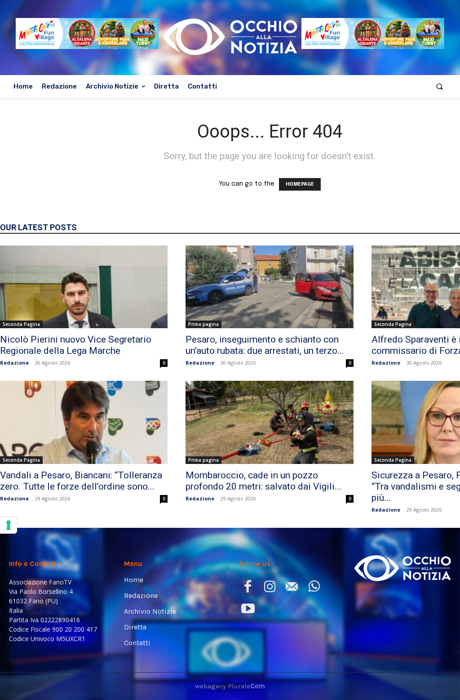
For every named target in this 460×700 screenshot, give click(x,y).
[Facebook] (248, 588)
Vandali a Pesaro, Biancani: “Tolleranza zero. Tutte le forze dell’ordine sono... (81, 481)
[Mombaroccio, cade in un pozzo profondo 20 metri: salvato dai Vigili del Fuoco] (269, 422)
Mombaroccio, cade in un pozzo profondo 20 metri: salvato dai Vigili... (263, 481)
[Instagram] (270, 588)
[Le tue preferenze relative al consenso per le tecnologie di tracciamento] (8, 525)
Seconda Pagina (21, 324)
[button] (439, 86)
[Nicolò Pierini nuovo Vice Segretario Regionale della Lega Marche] (84, 286)
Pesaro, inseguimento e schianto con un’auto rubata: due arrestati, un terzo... (265, 345)
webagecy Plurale (230, 686)
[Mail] (292, 588)
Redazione (14, 362)
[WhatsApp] (314, 588)
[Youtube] (248, 610)
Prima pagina (203, 324)
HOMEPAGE (300, 184)
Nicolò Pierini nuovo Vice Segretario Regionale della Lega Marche (75, 345)
